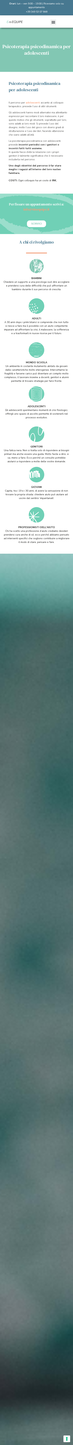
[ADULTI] (36, 306)
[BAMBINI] (36, 266)
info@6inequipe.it (36, 209)
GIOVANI (36, 487)
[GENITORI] (36, 434)
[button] (53, 22)
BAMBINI (36, 278)
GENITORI (36, 446)
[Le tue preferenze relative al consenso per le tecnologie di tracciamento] (66, 1438)
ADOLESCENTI (37, 406)
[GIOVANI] (36, 475)
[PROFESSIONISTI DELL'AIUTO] (36, 515)
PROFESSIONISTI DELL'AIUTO (36, 527)
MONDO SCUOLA (36, 362)
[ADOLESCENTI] (36, 394)
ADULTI (36, 318)
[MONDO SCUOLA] (36, 350)
